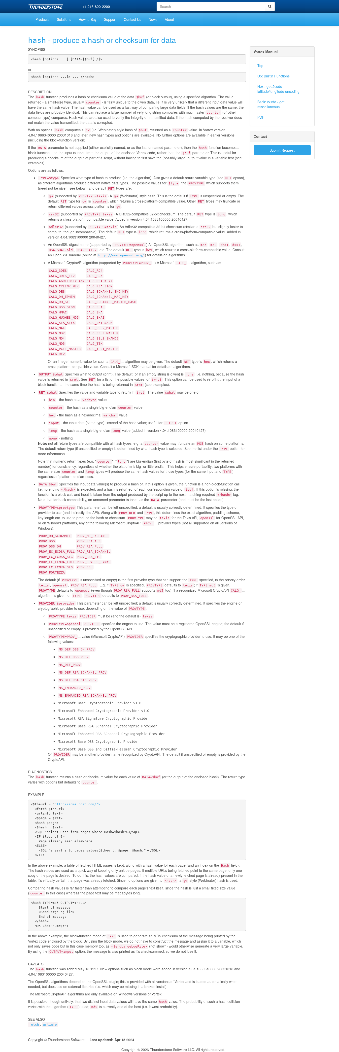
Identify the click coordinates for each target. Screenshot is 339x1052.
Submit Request (282, 150)
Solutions (64, 19)
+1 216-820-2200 (96, 6)
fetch (34, 1024)
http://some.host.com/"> (77, 804)
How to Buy (88, 19)
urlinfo (50, 1024)
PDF (260, 117)
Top (260, 65)
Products (42, 19)
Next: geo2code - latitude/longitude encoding (278, 89)
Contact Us (132, 19)
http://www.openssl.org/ (121, 255)
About (169, 19)
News (153, 19)
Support (110, 19)
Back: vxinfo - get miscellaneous (270, 104)
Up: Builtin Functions (273, 75)
